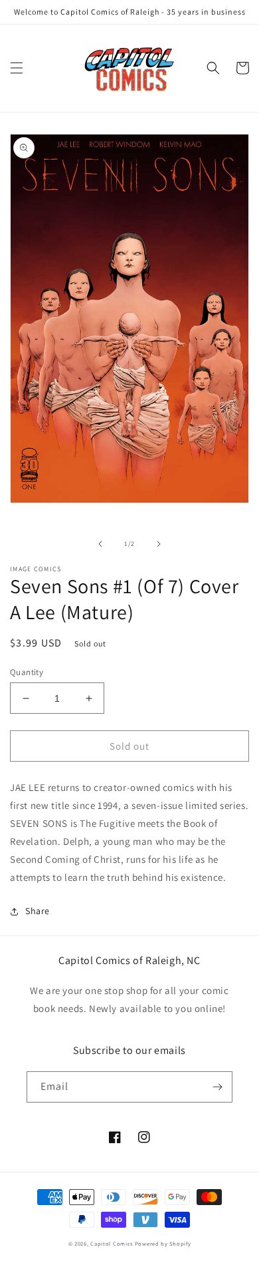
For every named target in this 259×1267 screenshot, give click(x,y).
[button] (16, 68)
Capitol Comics (111, 1243)
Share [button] (37, 911)
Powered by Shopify (163, 1243)
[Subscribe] (217, 1087)
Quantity (26, 672)
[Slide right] (158, 544)
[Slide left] (100, 544)
